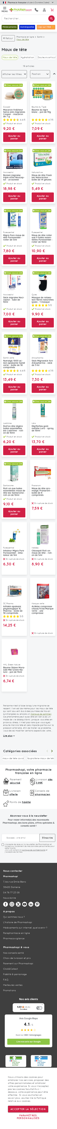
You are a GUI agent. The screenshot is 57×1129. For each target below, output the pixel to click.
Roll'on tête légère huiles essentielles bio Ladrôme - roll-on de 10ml (13, 429)
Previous (47, 751)
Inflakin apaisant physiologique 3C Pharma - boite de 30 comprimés (12, 609)
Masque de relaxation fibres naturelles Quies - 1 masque (43, 300)
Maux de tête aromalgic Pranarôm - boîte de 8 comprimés (42, 491)
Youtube (24, 904)
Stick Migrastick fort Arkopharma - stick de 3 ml (42, 363)
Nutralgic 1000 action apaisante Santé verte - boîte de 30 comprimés (14, 364)
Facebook (5, 904)
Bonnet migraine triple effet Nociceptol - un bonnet (14, 177)
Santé (39, 37)
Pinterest (37, 904)
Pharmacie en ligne (25, 37)
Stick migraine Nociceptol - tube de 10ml (13, 300)
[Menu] (42, 1005)
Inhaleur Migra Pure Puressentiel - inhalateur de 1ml (13, 553)
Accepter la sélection (28, 1109)
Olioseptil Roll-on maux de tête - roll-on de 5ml (42, 553)
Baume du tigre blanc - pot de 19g (41, 111)
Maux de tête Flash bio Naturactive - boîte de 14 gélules (42, 177)
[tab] (14, 74)
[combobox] (28, 18)
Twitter (18, 904)
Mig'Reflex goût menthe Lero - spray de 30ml (43, 428)
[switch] (39, 1008)
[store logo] (21, 10)
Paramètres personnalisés (28, 1116)
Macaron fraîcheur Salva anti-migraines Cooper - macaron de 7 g (14, 113)
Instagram (12, 904)
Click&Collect (10, 969)
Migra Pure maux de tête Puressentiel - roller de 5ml (14, 237)
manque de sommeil (41, 714)
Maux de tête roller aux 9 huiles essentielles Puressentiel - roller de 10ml (42, 238)
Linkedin (30, 904)
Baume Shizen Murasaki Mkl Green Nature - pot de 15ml (14, 670)
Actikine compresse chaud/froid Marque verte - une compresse (43, 609)
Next (52, 751)
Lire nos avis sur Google (28, 1041)
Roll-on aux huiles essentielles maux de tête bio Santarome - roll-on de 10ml (14, 491)
